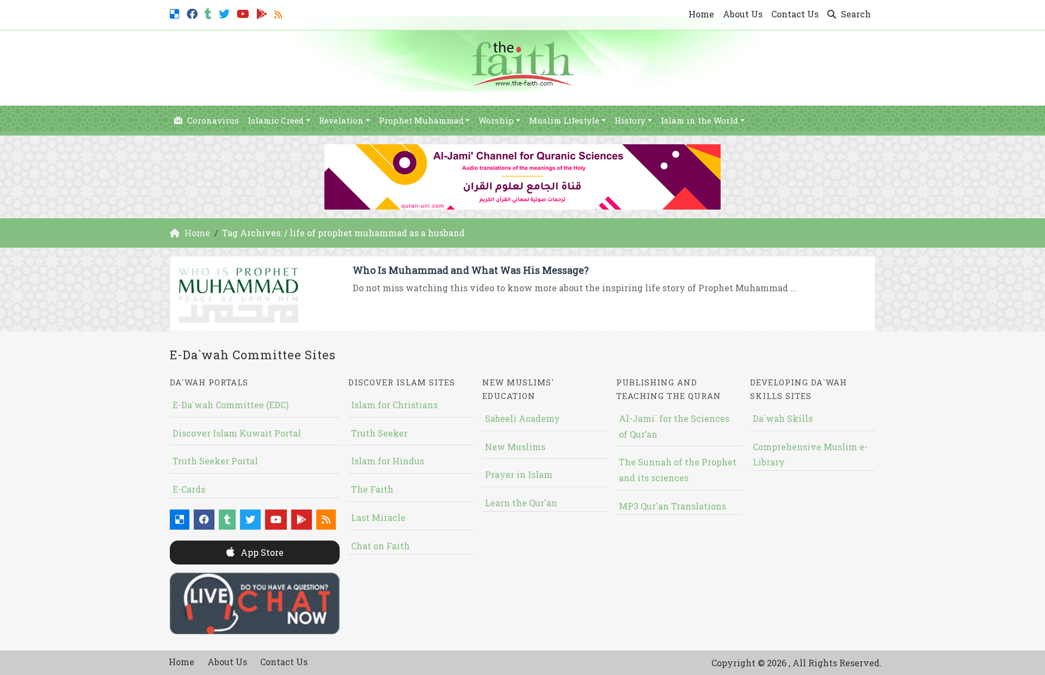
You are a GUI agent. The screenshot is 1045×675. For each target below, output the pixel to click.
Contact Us (795, 14)
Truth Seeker (379, 433)
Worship (496, 120)
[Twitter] (225, 12)
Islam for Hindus (387, 461)
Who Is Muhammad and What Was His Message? (471, 270)
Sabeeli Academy (522, 418)
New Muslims (515, 446)
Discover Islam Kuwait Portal (237, 433)
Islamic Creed (276, 120)
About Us (743, 14)
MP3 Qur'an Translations (672, 506)
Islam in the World (699, 120)
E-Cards (189, 489)
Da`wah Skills (783, 418)
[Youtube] (244, 12)
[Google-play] (263, 12)
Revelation (341, 120)
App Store (261, 552)
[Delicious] (176, 12)
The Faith (372, 489)
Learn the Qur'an (521, 502)
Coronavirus (212, 120)
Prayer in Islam (518, 474)
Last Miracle (378, 517)
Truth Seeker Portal (215, 461)
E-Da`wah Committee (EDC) (230, 404)
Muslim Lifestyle (564, 120)
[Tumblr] (209, 12)
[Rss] (279, 12)
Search (855, 14)
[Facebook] (193, 12)
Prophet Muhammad (421, 120)
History (630, 120)
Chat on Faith (380, 545)
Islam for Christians (394, 404)
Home (701, 14)
